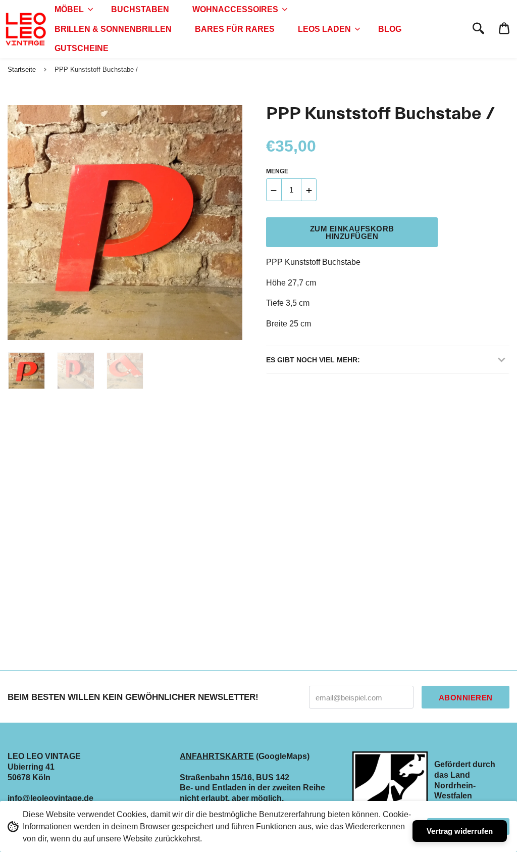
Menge (277, 171)
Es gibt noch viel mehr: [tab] (313, 360)
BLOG (389, 29)
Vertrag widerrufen (460, 831)
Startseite (22, 69)
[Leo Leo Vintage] (25, 29)
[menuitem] (71, 9)
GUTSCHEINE (82, 48)
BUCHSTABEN (140, 9)
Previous (13, 223)
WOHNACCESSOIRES (235, 9)
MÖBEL (69, 9)
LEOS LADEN (324, 29)
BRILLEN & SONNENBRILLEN (113, 29)
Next (230, 223)
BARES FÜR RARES (235, 29)
